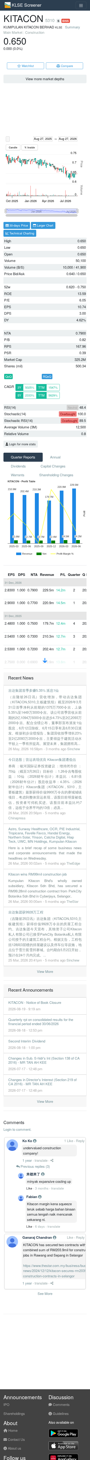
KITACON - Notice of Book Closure (34, 1002)
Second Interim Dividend (26, 1041)
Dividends (18, 466)
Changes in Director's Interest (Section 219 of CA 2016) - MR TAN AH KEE (42, 1081)
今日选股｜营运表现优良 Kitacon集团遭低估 (42, 759)
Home (12, 1430)
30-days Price (18, 225)
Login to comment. (17, 1129)
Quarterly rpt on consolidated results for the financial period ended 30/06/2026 (40, 1021)
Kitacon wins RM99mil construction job (37, 874)
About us (14, 1448)
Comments (61, 1404)
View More (45, 971)
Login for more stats (22, 444)
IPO (6, 1404)
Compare (66, 66)
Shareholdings (14, 1413)
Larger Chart (44, 225)
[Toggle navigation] (81, 5)
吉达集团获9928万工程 (25, 912)
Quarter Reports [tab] (23, 457)
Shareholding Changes (56, 474)
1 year (27, 1160)
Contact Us (16, 1439)
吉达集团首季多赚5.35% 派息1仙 (33, 690)
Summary (72, 27)
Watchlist (27, 66)
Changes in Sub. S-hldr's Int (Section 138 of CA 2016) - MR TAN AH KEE (44, 1060)
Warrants (17, 474)
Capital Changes (53, 466)
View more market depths (45, 78)
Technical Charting (21, 233)
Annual (55, 457)
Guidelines (60, 1413)
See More (45, 1293)
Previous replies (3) (35, 1166)
